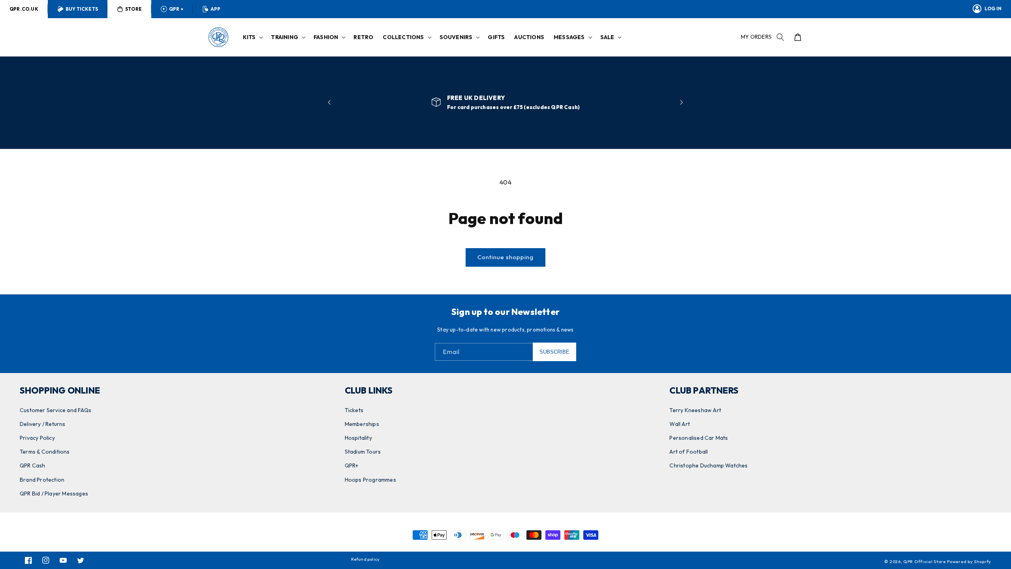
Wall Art (679, 424)
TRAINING (284, 37)
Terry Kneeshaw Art (695, 410)
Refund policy (365, 559)
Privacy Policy (37, 437)
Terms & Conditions (45, 451)
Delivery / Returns (43, 424)
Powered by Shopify (969, 561)
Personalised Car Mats (698, 437)
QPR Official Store (924, 561)
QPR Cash (32, 465)
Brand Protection (42, 479)
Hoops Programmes (370, 479)
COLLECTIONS (403, 37)
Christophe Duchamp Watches (708, 465)
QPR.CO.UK (23, 9)
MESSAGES (569, 37)
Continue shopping (505, 257)
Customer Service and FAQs (55, 410)
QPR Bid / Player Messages (54, 493)
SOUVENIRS (456, 37)
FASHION (326, 37)
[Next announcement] (681, 102)
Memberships (362, 424)
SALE (607, 37)
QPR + (176, 9)
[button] (252, 37)
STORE (133, 9)
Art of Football (688, 451)
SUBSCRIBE (554, 352)
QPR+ (352, 465)
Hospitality (358, 437)
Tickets (354, 410)
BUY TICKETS (82, 9)
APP (215, 9)
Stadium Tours (363, 451)
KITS (249, 37)
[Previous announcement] (329, 102)
